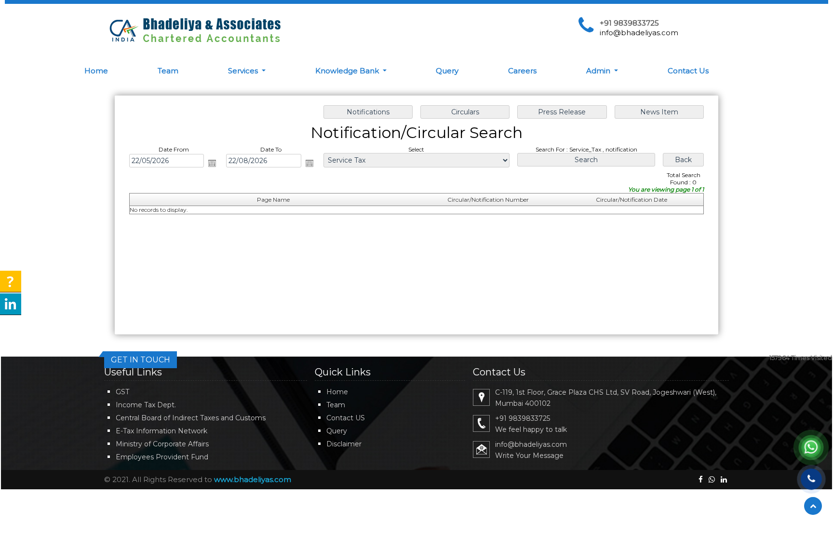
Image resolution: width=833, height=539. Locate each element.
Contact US (345, 418)
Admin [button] (599, 70)
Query (447, 70)
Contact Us (688, 70)
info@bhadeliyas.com (639, 32)
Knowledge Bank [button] (348, 70)
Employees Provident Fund (162, 457)
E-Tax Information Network (161, 431)
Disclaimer (344, 444)
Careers (522, 70)
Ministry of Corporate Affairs (162, 444)
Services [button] (244, 70)
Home (96, 70)
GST (122, 391)
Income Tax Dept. (146, 405)
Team (168, 70)
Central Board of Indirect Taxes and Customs (191, 418)
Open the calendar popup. (212, 163)
